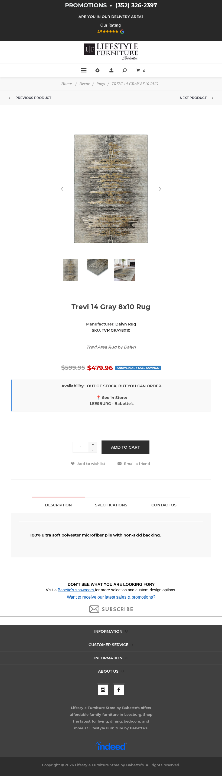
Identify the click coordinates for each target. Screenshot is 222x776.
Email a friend (137, 463)
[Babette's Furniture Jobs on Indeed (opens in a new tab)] (111, 749)
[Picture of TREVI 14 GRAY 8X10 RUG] (70, 270)
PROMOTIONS (86, 5)
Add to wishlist (91, 463)
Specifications (111, 505)
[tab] (58, 505)
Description (58, 505)
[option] (70, 272)
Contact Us (164, 505)
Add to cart (125, 447)
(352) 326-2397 (136, 5)
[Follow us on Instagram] (103, 690)
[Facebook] (119, 690)
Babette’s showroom (76, 590)
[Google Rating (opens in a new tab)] (111, 36)
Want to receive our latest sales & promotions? (111, 597)
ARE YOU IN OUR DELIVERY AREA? (111, 16)
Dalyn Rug (125, 324)
